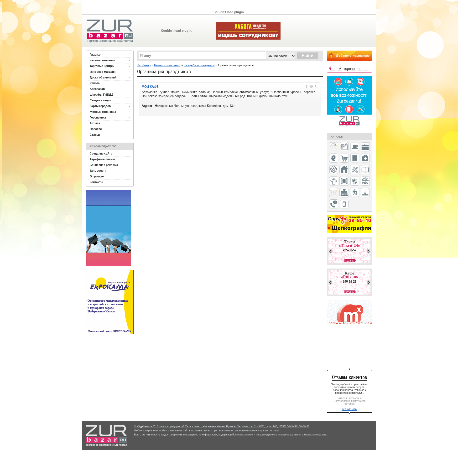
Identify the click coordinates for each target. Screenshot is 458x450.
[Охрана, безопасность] (354, 181)
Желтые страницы (103, 112)
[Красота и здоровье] (333, 158)
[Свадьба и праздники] (344, 193)
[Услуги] (333, 204)
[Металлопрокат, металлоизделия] (333, 170)
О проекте (97, 176)
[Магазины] (344, 158)
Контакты (96, 182)
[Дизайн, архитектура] (344, 147)
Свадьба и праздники (199, 65)
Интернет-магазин (102, 71)
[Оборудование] (354, 170)
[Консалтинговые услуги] (365, 147)
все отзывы (349, 409)
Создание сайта (101, 153)
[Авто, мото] (333, 147)
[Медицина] (365, 158)
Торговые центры (102, 66)
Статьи (95, 134)
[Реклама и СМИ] (333, 193)
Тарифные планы (102, 159)
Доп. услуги (98, 170)
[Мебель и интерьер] (354, 158)
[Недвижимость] (344, 170)
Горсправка (98, 117)
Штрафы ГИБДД (101, 94)
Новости (96, 129)
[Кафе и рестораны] (354, 147)
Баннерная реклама (104, 165)
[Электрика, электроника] (344, 204)
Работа (95, 83)
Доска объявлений (103, 77)
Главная (95, 54)
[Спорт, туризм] (354, 192)
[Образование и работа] (365, 170)
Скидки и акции (100, 100)
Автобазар (97, 89)
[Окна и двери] (344, 181)
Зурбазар (144, 65)
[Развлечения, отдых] (365, 181)
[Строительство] (365, 193)
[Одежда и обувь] (333, 181)
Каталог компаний (102, 60)
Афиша (95, 123)
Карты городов (100, 106)
